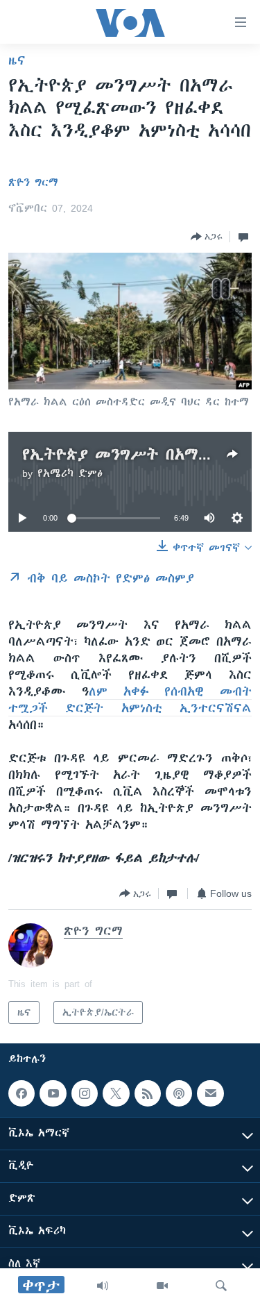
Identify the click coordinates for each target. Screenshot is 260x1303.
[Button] (207, 236)
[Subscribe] (210, 1093)
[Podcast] (179, 1093)
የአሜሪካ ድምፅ (70, 473)
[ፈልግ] (221, 1285)
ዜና (17, 60)
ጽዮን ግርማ (33, 182)
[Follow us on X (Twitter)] (116, 1093)
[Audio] (102, 1285)
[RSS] (148, 1093)
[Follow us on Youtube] (53, 1093)
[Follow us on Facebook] (21, 1093)
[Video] (162, 1285)
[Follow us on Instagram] (84, 1093)
